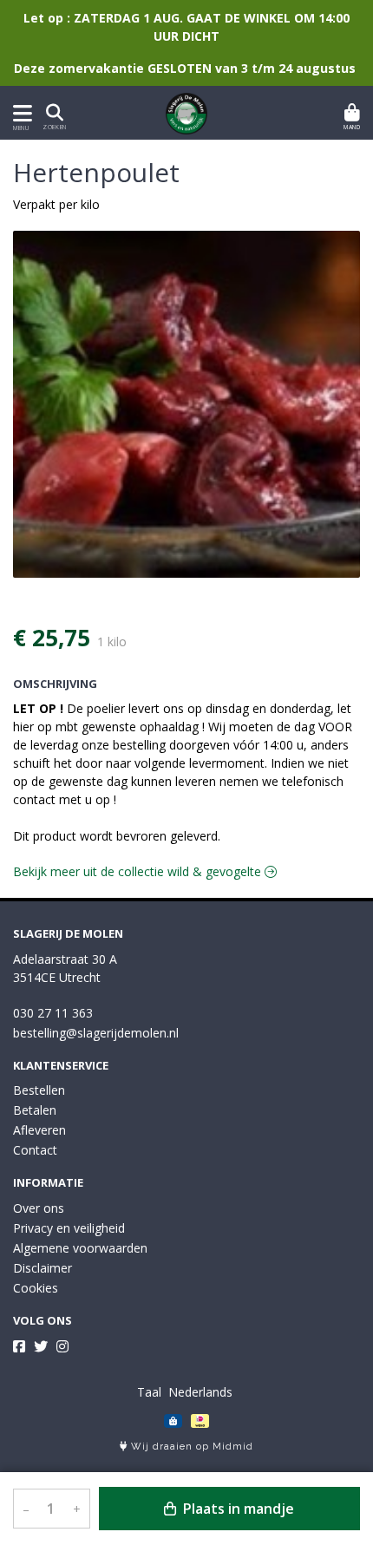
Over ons (38, 1208)
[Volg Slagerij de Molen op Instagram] (62, 1346)
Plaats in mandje (237, 1508)
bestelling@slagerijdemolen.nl (96, 1033)
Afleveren (39, 1130)
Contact (35, 1150)
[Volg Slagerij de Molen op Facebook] (19, 1346)
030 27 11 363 (53, 1013)
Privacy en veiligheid (69, 1228)
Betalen (34, 1110)
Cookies (35, 1288)
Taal (149, 1392)
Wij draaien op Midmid (190, 1446)
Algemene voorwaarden (80, 1248)
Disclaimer (42, 1268)
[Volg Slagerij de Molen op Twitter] (41, 1346)
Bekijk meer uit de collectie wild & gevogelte (139, 871)
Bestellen (39, 1090)
